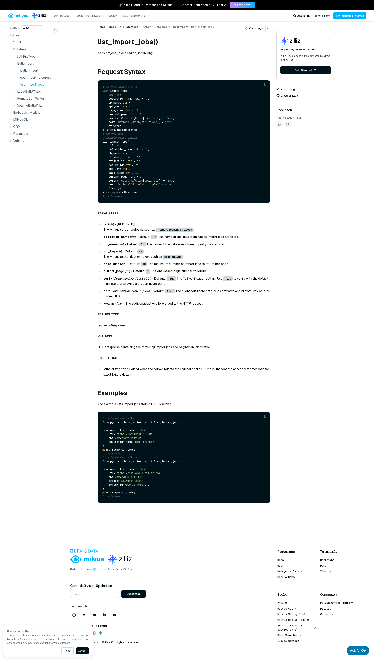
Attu (280, 603)
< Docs (14, 28)
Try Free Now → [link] (242, 5)
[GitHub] (74, 615)
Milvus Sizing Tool (291, 614)
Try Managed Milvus (350, 16)
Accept (82, 650)
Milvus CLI (285, 608)
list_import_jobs (32, 84)
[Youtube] (114, 615)
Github (325, 614)
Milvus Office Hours (335, 603)
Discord (325, 608)
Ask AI (355, 650)
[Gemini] (100, 633)
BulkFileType (25, 56)
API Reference (128, 27)
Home (102, 27)
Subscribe (134, 594)
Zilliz (127, 569)
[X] (84, 615)
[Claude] (93, 633)
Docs (80, 16)
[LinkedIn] (104, 615)
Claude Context (288, 641)
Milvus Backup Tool (291, 620)
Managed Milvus (288, 571)
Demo (323, 565)
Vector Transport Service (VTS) (289, 627)
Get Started (303, 70)
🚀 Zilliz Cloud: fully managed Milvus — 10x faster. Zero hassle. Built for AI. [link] (173, 5)
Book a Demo (322, 15)
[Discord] (94, 615)
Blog (125, 16)
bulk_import (29, 70)
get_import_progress (35, 77)
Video (324, 571)
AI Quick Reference (291, 582)
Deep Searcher (287, 635)
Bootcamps (327, 560)
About (16, 42)
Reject (67, 650)
